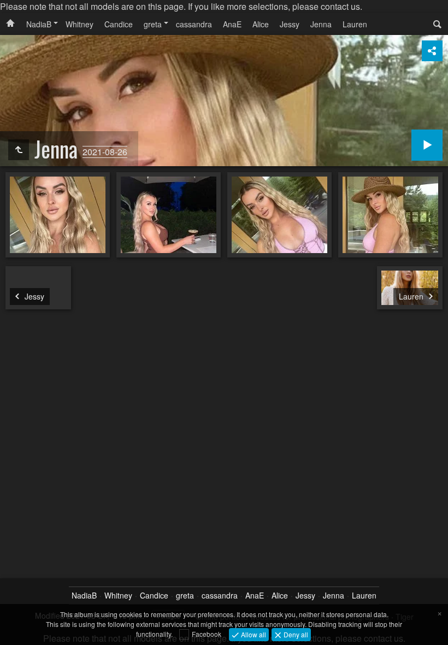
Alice (260, 24)
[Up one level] (18, 149)
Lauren (355, 24)
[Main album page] (10, 24)
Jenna (321, 24)
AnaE (232, 24)
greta (153, 24)
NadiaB (38, 24)
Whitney (79, 24)
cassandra (194, 24)
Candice (118, 24)
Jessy (289, 24)
